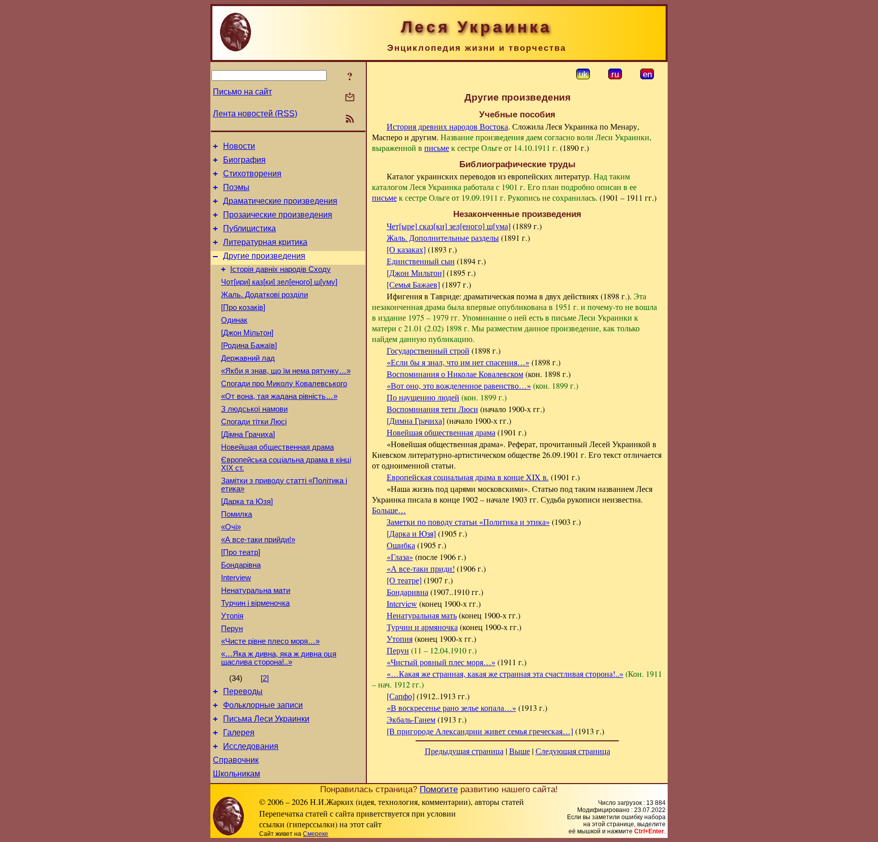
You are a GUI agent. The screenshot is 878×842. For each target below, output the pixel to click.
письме (436, 147)
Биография (244, 159)
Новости (239, 146)
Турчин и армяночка (422, 626)
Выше (519, 750)
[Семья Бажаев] (413, 284)
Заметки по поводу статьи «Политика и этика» (468, 521)
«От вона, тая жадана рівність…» (279, 396)
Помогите (439, 789)
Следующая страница (573, 750)
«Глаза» (400, 556)
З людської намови (254, 409)
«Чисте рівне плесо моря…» (270, 641)
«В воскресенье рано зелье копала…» (451, 707)
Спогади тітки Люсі (254, 422)
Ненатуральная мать (422, 615)
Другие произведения (264, 256)
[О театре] (404, 580)
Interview (236, 578)
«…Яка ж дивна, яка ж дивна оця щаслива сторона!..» (278, 658)
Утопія (232, 616)
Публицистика (249, 228)
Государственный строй (428, 350)
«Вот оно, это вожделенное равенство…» (459, 385)
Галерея (239, 732)
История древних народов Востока (447, 126)
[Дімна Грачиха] (248, 434)
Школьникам (236, 773)
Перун (232, 629)
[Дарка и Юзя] (411, 533)
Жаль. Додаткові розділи (264, 295)
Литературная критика (265, 242)
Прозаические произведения (277, 214)
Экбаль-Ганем (411, 719)
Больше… (389, 510)
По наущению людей (423, 397)
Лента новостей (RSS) (255, 113)
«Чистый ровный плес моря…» (441, 662)
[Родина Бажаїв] (249, 345)
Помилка (236, 514)
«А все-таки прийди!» (258, 540)
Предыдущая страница (464, 750)
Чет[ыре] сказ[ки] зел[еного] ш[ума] (449, 226)
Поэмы (236, 187)
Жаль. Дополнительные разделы (443, 237)
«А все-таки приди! (421, 568)
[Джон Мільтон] (247, 333)
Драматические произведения (280, 201)
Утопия (400, 638)
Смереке (315, 833)
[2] (265, 678)
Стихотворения (252, 173)
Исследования (250, 746)
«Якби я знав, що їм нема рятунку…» (286, 371)
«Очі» (231, 527)
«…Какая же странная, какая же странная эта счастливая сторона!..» (505, 673)
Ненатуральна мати (255, 590)
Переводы (243, 691)
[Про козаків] (243, 307)
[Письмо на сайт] (350, 97)
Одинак (234, 320)
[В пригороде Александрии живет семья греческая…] (480, 731)
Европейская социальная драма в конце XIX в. (468, 477)
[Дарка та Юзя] (247, 501)
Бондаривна (407, 591)
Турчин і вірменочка (255, 603)
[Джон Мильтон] (416, 272)
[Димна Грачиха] (416, 420)
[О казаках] (406, 249)
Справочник (236, 760)
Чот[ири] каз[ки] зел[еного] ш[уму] (279, 282)
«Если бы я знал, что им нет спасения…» (458, 362)
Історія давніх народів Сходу (280, 269)
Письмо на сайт (242, 91)
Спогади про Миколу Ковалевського (284, 384)
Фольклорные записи (263, 705)
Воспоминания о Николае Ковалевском (455, 373)
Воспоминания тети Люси (432, 408)
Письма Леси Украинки (266, 718)
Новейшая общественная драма (277, 447)
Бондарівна (241, 565)
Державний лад (248, 358)
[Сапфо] (401, 696)
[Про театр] (240, 552)
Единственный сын (421, 261)
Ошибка (401, 545)
